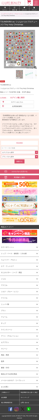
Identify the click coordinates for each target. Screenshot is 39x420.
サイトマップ (25, 397)
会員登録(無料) (17, 106)
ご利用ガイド (5, 392)
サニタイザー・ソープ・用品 (11, 272)
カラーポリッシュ (7, 247)
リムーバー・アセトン (9, 260)
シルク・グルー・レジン (10, 292)
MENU (36, 5)
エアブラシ (5, 342)
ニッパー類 (5, 304)
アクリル (4, 285)
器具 (2, 361)
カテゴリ (24, 10)
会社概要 (4, 397)
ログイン (4, 10)
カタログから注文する (20, 171)
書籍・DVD (5, 368)
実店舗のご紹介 (19, 177)
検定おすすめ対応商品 (9, 374)
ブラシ (3, 310)
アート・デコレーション (16, 14)
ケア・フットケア (7, 266)
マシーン (4, 349)
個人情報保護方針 (6, 402)
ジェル (3, 279)
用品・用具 (5, 355)
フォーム (4, 317)
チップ (3, 323)
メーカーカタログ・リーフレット (13, 380)
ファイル (4, 298)
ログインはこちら (17, 102)
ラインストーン (6, 330)
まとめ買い (5, 387)
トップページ (4, 14)
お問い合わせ (25, 402)
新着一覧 (14, 10)
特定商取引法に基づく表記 (29, 392)
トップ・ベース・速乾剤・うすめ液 (14, 253)
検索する (19, 161)
